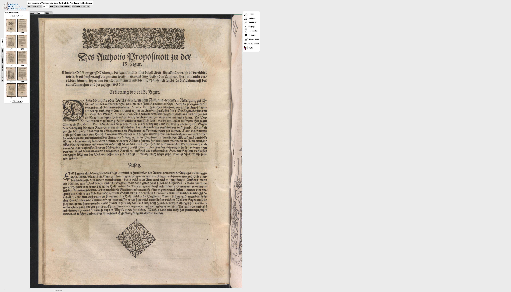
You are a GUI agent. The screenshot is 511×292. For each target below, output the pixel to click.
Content (2, 52)
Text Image (37, 7)
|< (35, 13)
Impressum (58, 290)
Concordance (2, 70)
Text (29, 7)
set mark (251, 35)
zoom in (251, 14)
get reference (253, 44)
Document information (80, 7)
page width (252, 31)
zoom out (252, 18)
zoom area (252, 22)
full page (251, 27)
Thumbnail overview (62, 7)
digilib (250, 48)
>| (51, 13)
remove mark (253, 39)
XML (51, 7)
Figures (2, 60)
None (2, 79)
